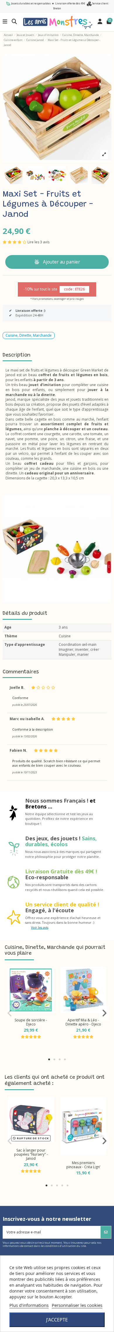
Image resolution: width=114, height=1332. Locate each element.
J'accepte (57, 1319)
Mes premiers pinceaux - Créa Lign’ (83, 1164)
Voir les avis (39, 927)
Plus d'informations (29, 1305)
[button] (49, 1059)
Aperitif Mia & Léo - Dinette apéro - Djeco (83, 1022)
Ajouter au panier (61, 262)
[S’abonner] (106, 1232)
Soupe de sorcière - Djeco (31, 1022)
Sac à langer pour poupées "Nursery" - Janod (31, 1154)
